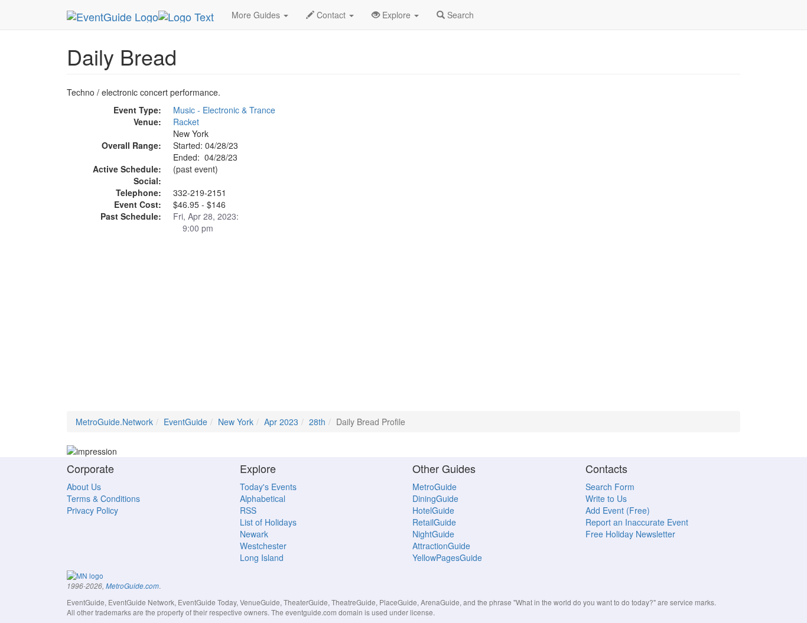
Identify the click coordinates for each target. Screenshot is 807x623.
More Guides (257, 15)
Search (459, 15)
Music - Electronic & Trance (224, 110)
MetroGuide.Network (114, 422)
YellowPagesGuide (447, 557)
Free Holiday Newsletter (630, 534)
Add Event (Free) (617, 510)
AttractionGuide (441, 546)
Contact (331, 15)
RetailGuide (434, 522)
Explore (396, 15)
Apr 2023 (281, 422)
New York (235, 422)
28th (317, 422)
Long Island (262, 557)
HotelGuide (433, 510)
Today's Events (268, 486)
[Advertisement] (403, 328)
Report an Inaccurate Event (636, 522)
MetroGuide (434, 486)
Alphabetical (262, 498)
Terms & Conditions (103, 498)
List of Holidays (268, 522)
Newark (254, 534)
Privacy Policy (92, 510)
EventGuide (185, 422)
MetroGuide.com (132, 586)
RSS (248, 510)
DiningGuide (435, 498)
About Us (84, 486)
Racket (186, 122)
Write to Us (606, 498)
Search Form (609, 486)
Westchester (263, 546)
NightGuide (433, 534)
